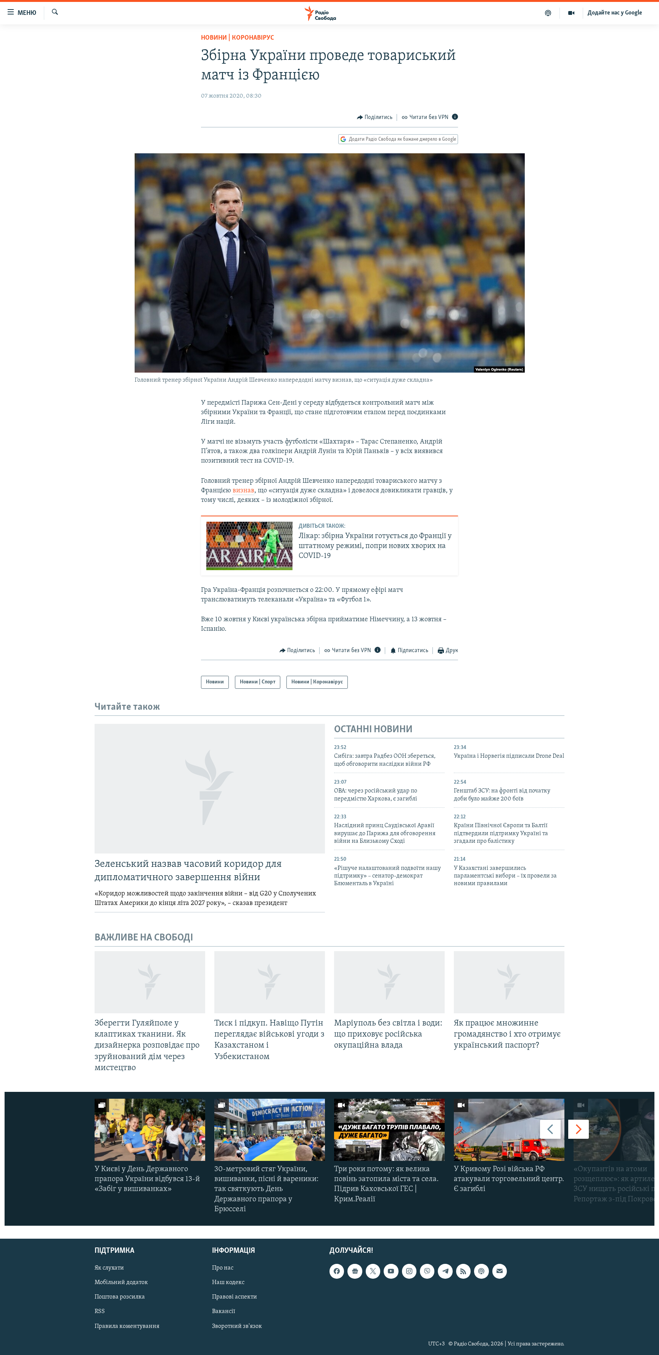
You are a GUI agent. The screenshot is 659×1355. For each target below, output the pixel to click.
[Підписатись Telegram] (445, 1271)
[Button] (375, 117)
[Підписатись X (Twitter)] (373, 1271)
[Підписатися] (499, 1271)
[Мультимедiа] (571, 13)
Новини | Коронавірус (237, 38)
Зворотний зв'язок (237, 1326)
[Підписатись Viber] (427, 1271)
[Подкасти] (548, 13)
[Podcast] (481, 1271)
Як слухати (109, 1268)
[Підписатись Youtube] (391, 1271)
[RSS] (463, 1271)
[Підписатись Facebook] (337, 1271)
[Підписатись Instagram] (409, 1271)
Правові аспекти (234, 1297)
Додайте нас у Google (615, 13)
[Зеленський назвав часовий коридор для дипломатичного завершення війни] (210, 789)
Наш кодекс (228, 1282)
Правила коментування (127, 1326)
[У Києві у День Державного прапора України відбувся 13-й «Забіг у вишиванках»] (150, 1130)
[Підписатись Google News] (354, 1271)
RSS (100, 1312)
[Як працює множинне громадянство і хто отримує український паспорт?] (509, 982)
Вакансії (223, 1312)
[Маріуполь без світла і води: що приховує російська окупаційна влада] (389, 982)
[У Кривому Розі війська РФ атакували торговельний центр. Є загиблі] (509, 1130)
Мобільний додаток (121, 1282)
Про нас (222, 1268)
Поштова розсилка (120, 1297)
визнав (243, 490)
